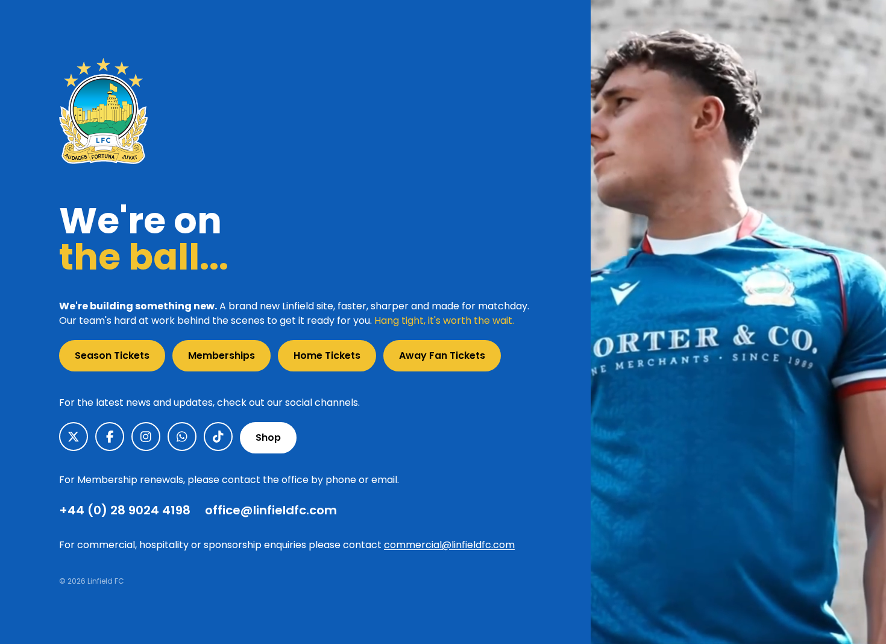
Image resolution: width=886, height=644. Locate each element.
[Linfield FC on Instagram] (145, 436)
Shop (268, 437)
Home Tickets (327, 355)
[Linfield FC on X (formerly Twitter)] (73, 436)
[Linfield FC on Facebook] (109, 436)
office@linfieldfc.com (271, 510)
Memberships (221, 355)
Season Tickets (112, 355)
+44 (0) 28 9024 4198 (124, 510)
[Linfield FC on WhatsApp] (182, 436)
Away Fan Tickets (442, 355)
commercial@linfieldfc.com (449, 545)
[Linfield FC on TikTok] (218, 436)
